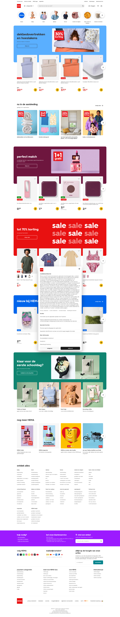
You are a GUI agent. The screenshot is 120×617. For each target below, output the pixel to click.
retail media (71, 591)
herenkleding (63, 472)
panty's (47, 480)
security (47, 601)
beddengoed (20, 577)
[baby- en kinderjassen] (93, 125)
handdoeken (20, 581)
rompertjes (19, 474)
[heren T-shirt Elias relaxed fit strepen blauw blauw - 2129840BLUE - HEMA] (22, 276)
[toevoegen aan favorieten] (35, 57)
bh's (46, 478)
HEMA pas (45, 573)
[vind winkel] (101, 541)
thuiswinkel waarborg (95, 601)
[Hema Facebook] (18, 555)
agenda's (19, 493)
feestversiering (49, 493)
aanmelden (98, 562)
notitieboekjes (20, 499)
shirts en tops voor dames (51, 474)
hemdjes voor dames (50, 484)
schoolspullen (20, 491)
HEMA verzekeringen (48, 589)
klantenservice (72, 583)
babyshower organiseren (22, 519)
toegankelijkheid (55, 601)
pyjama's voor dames (50, 482)
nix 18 (82, 601)
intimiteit (62, 503)
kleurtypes (19, 521)
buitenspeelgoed (78, 499)
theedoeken (34, 495)
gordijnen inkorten (35, 519)
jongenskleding (34, 480)
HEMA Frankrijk (97, 575)
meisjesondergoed (35, 476)
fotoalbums (19, 503)
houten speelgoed (78, 497)
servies (33, 491)
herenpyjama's (63, 476)
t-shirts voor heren (64, 478)
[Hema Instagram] (26, 555)
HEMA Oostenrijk (97, 577)
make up (62, 491)
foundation (62, 493)
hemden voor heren (64, 484)
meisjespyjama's (34, 478)
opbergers (76, 480)
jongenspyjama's (35, 484)
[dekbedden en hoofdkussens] (27, 125)
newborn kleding (21, 482)
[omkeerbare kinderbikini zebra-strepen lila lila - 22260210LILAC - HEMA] (88, 276)
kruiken (61, 497)
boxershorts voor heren (65, 482)
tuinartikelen (77, 478)
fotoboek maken (92, 491)
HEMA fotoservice (47, 583)
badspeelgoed (77, 501)
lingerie (47, 476)
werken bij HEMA (73, 573)
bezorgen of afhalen (23, 539)
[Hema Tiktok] (35, 555)
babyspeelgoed (78, 493)
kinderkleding (34, 472)
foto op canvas (92, 501)
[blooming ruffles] (93, 397)
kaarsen (76, 484)
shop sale (60, 237)
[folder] (27, 438)
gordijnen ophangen (36, 513)
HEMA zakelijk (72, 581)
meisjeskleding (34, 474)
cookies (77, 601)
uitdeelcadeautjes (50, 495)
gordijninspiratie (20, 513)
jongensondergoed (35, 482)
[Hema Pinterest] (32, 555)
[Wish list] (98, 6)
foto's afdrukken (92, 493)
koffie (90, 480)
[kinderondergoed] (49, 125)
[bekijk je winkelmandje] (101, 6)
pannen (33, 499)
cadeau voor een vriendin (23, 517)
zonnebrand (63, 499)
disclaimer (40, 601)
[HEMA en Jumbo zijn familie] (71, 438)
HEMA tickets (46, 587)
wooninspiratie (20, 511)
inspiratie (45, 591)
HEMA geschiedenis (73, 579)
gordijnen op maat (78, 476)
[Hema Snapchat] (29, 555)
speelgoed (48, 503)
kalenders (19, 495)
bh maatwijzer (34, 523)
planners (19, 497)
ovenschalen (34, 501)
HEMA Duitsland (97, 573)
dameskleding (49, 472)
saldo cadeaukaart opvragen (75, 587)
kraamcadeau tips (21, 523)
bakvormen (33, 503)
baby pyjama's (20, 480)
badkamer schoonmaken (36, 515)
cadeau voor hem (50, 501)
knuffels (76, 503)
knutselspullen (20, 501)
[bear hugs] (71, 397)
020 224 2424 (49, 537)
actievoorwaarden (73, 585)
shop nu (60, 44)
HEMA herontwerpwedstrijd (49, 581)
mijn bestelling (21, 537)
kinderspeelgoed (78, 491)
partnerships (72, 589)
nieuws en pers (72, 577)
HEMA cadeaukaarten (48, 585)
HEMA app (45, 571)
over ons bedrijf (72, 571)
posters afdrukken (93, 495)
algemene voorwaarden (67, 601)
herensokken (63, 474)
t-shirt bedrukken (93, 503)
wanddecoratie (92, 499)
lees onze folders (47, 575)
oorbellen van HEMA (21, 515)
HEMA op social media (48, 579)
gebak (90, 472)
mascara (62, 495)
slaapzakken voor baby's (22, 478)
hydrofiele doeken (21, 484)
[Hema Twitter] (21, 555)
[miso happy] (49, 397)
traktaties (91, 478)
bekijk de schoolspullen (60, 371)
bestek (32, 493)
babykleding (20, 472)
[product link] (27, 67)
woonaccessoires (78, 482)
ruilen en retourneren (23, 541)
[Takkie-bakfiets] (93, 438)
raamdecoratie (20, 583)
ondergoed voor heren (65, 480)
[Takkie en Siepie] (27, 397)
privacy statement (32, 601)
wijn (89, 482)
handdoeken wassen (36, 517)
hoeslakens (76, 474)
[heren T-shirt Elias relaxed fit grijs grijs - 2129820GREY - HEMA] (18, 276)
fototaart (91, 476)
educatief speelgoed (79, 495)
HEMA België (97, 571)
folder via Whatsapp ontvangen (50, 577)
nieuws (44, 593)
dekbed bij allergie (35, 521)
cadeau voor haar (50, 499)
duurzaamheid (72, 575)
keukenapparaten (35, 497)
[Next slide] (103, 67)
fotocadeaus (92, 497)
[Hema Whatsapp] (24, 555)
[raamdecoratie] (71, 125)
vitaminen (62, 501)
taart (90, 474)
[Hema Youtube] (37, 555)
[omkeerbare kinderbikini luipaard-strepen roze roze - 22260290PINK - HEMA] (84, 276)
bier (89, 484)
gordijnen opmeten (35, 511)
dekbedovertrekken (79, 472)
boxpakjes (19, 476)
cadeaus (48, 497)
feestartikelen (49, 491)
